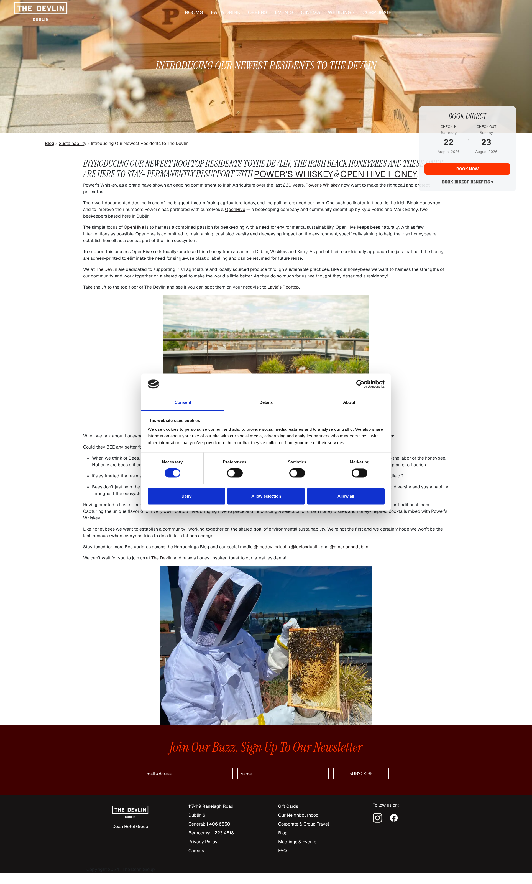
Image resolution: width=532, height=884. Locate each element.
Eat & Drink (226, 12)
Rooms (194, 12)
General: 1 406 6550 (209, 824)
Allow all (345, 496)
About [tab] (349, 402)
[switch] (235, 472)
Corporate (377, 12)
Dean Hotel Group (130, 826)
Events (284, 12)
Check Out (486, 127)
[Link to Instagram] (378, 817)
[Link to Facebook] (393, 817)
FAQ (282, 851)
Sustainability (72, 143)
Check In (449, 127)
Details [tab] (266, 402)
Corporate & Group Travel (303, 824)
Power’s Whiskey (293, 174)
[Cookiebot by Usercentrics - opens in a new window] (360, 384)
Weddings (341, 12)
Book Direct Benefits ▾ (467, 182)
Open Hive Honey (378, 174)
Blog (49, 143)
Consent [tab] (183, 402)
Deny (186, 496)
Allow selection (266, 496)
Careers (196, 851)
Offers (257, 12)
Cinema (310, 12)
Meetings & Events (297, 842)
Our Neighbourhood (298, 815)
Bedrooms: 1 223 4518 (211, 833)
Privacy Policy (203, 842)
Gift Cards (288, 806)
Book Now (467, 169)
